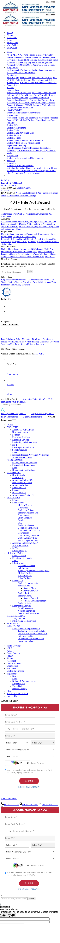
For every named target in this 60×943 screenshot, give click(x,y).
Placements (12, 37)
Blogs (9, 691)
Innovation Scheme (42, 168)
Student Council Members (33, 140)
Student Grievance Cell (28, 513)
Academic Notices (41, 105)
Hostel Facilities (27, 82)
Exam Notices (27, 95)
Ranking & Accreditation (41, 60)
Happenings (12, 673)
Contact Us (12, 696)
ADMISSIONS (14, 472)
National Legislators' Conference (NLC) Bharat (22, 249)
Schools (10, 87)
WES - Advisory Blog (25, 102)
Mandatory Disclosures (16, 279)
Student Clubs (13, 130)
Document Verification (39, 97)
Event (14, 678)
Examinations (13, 90)
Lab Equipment (31, 118)
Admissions (12, 75)
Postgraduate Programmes (43, 70)
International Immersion (28, 613)
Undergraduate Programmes (19, 70)
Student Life (12, 125)
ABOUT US (12, 427)
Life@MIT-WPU (14, 110)
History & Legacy (37, 55)
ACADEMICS (13, 497)
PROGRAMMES (15, 460)
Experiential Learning (16, 145)
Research (11, 160)
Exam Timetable (40, 95)
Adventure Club (27, 133)
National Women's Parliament (38, 254)
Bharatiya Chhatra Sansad (12, 254)
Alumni (10, 35)
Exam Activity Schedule (28, 535)
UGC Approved (34, 65)
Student (20, 188)
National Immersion (30, 148)
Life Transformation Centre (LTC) (32, 150)
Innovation (11, 163)
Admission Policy (13, 339)
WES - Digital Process (45, 102)
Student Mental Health (30, 143)
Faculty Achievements (30, 113)
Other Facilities (24, 578)
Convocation (35, 100)
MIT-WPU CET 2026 (22, 482)
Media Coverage (28, 195)
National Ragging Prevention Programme (34, 62)
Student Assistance (20, 97)
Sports (9, 40)
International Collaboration (31, 158)
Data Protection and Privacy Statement (28, 283)
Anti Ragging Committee (37, 214)
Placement (11, 661)
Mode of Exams (14, 92)
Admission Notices (30, 80)
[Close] (2, 806)
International (12, 155)
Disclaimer (27, 282)
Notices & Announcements (40, 193)
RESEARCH (13, 623)
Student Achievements (16, 128)
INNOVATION (14, 626)
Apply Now (12, 47)
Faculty (10, 32)
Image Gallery (18, 683)
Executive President (15, 57)
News (18, 193)
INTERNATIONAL (16, 616)
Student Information (24, 107)
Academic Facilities (15, 118)
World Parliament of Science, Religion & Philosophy (30, 251)
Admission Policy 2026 (42, 77)
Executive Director (33, 57)
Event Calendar (14, 113)
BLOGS (5, 180)
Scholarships (25, 77)
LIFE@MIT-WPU (15, 553)
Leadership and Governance (24, 442)
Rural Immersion (14, 148)
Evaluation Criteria (40, 92)
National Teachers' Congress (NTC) (39, 256)
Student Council (14, 138)
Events (25, 193)
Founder (48, 55)
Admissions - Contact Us (45, 82)
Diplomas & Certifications (23, 72)
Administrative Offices (17, 65)
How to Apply (13, 77)
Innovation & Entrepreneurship (20, 165)
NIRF (26, 60)
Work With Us (13, 45)
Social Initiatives (8, 226)
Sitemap (18, 282)
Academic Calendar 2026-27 (19, 105)
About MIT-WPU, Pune (17, 55)
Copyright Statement (42, 282)
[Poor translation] (11, 915)
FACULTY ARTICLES (11, 183)
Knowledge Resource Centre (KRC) (34, 570)
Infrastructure (12, 115)
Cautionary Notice (35, 279)
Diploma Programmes (33, 417)
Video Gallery (14, 195)
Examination (12, 42)
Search (31, 899)
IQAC (21, 60)
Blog (3, 279)
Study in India (13, 158)
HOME (10, 425)
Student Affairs (13, 143)
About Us (11, 52)
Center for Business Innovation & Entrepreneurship (32, 169)
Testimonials (6, 214)
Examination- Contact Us (18, 100)
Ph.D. (9, 72)
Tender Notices (8, 282)
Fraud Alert (49, 279)
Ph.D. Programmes (9, 417)
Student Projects (14, 135)
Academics (11, 85)
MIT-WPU (39, 354)
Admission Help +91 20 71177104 (37, 399)
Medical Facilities (27, 120)
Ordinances (26, 92)
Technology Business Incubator (26, 173)
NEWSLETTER (8, 185)
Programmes (12, 67)
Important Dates (46, 80)
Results (51, 95)
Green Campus (48, 65)
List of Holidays (19, 550)
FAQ (9, 97)
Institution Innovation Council (20, 168)
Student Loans (13, 82)
